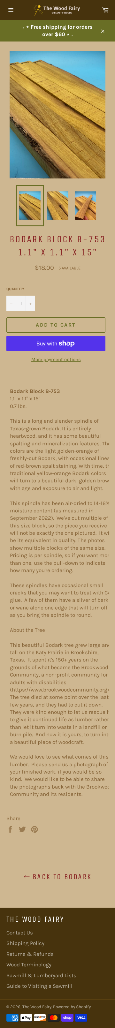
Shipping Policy (25, 943)
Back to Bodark (61, 876)
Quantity (15, 289)
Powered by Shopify (72, 1006)
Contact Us (19, 932)
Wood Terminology (28, 964)
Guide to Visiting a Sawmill (39, 986)
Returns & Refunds (30, 954)
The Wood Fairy (36, 1006)
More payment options (56, 359)
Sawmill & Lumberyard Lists (41, 975)
